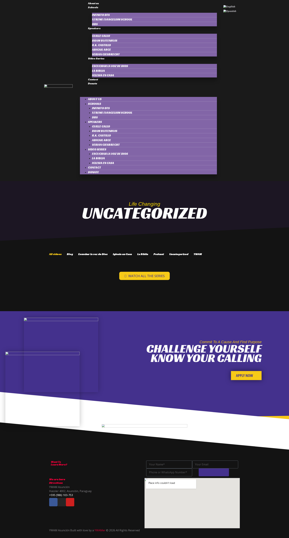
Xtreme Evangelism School (112, 19)
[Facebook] (53, 502)
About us (93, 3)
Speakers (94, 28)
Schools (93, 7)
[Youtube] (70, 502)
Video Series (96, 58)
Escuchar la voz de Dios (110, 66)
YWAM (198, 254)
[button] (148, 92)
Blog (70, 254)
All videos (55, 254)
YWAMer (99, 530)
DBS (95, 24)
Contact (93, 79)
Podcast (159, 254)
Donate (92, 83)
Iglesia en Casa (103, 75)
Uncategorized (178, 254)
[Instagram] (62, 502)
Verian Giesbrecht (106, 54)
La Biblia (142, 254)
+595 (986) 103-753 (61, 495)
